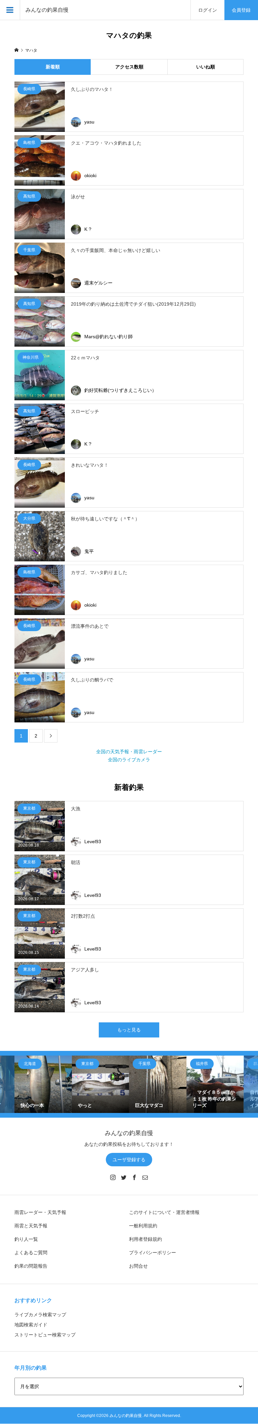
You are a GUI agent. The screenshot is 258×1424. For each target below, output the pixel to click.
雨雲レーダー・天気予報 (40, 1212)
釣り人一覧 (26, 1239)
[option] (43, 1084)
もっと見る (129, 1029)
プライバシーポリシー (152, 1252)
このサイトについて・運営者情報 (164, 1212)
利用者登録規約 (145, 1239)
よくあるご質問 (30, 1252)
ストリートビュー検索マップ (45, 1334)
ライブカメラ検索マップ (40, 1314)
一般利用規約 (143, 1225)
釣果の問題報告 (30, 1266)
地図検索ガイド (30, 1324)
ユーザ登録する (129, 1159)
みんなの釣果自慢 (47, 10)
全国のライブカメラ (129, 759)
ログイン (207, 10)
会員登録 (241, 10)
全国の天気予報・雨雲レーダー (129, 751)
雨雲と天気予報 (30, 1225)
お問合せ (138, 1266)
